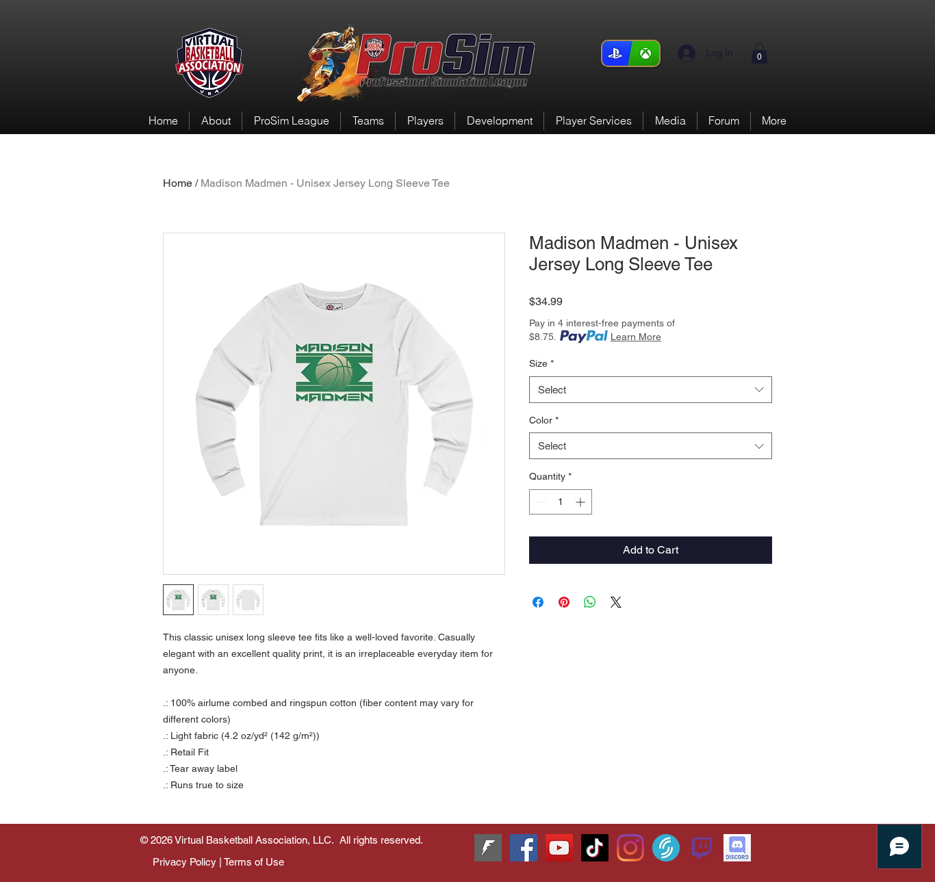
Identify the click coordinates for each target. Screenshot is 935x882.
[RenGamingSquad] (523, 847)
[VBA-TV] (559, 847)
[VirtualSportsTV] (666, 847)
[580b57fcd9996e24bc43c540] (701, 847)
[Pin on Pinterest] (564, 602)
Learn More (636, 336)
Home (177, 183)
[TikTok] (595, 847)
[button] (759, 53)
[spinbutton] (560, 502)
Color (544, 420)
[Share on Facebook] (538, 602)
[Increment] (581, 502)
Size (541, 363)
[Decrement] (539, 502)
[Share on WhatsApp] (590, 602)
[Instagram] (630, 847)
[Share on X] (616, 602)
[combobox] (650, 389)
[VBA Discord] (737, 847)
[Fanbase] (488, 847)
